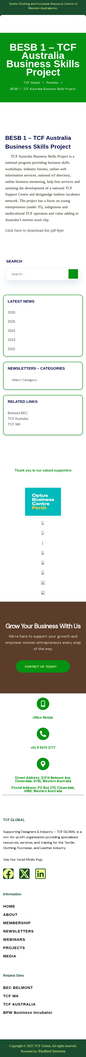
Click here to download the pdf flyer (34, 231)
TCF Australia (18, 418)
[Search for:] (43, 274)
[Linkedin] (40, 874)
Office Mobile (43, 717)
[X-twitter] (24, 874)
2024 (11, 330)
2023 (11, 340)
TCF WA (14, 424)
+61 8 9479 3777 (43, 747)
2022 (11, 349)
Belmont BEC (18, 413)
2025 (11, 321)
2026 (11, 312)
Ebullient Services (51, 1051)
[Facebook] (8, 874)
